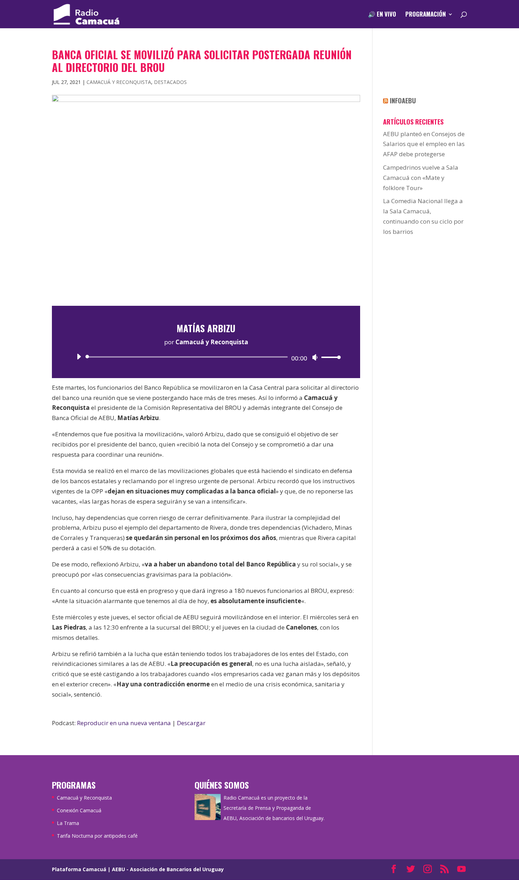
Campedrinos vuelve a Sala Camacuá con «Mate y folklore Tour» (420, 177)
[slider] (329, 357)
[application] (206, 356)
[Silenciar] (315, 357)
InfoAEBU (403, 100)
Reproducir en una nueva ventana (124, 723)
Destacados (170, 82)
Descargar (191, 723)
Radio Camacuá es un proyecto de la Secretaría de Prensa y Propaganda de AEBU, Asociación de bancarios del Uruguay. (273, 807)
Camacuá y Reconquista (118, 82)
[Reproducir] (78, 356)
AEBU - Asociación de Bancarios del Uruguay (168, 869)
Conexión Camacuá (79, 810)
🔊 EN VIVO (382, 15)
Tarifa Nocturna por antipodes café (97, 835)
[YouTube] (461, 869)
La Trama (68, 823)
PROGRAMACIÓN (425, 15)
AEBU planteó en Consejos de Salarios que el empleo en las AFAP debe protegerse (424, 144)
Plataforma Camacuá (79, 869)
